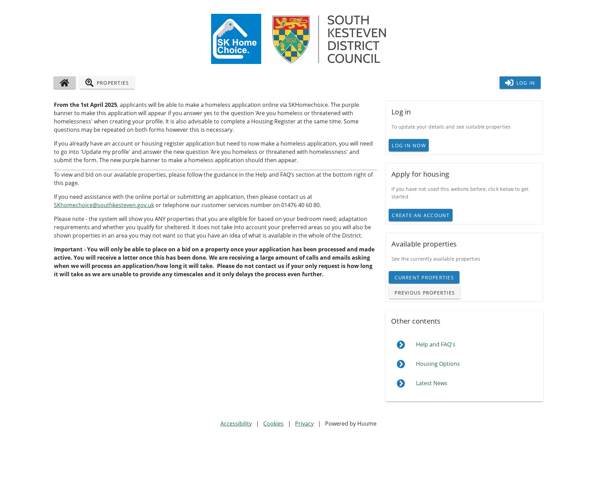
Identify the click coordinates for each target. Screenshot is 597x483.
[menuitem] (464, 344)
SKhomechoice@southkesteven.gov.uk (104, 205)
